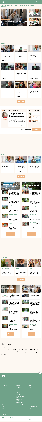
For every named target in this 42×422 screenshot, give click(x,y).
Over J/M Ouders (5, 382)
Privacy (30, 408)
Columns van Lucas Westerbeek (19, 400)
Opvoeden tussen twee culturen (20, 397)
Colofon (3, 383)
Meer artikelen (21, 101)
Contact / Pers (4, 385)
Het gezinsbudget (19, 383)
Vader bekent (18, 385)
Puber (30, 390)
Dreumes (30, 383)
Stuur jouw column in (36, 129)
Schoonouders (18, 394)
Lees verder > (23, 125)
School (3, 411)
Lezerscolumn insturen (20, 404)
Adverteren (4, 389)
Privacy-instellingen (6, 414)
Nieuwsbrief (4, 387)
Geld (3, 406)
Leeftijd (30, 380)
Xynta (32, 419)
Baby (30, 382)
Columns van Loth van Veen (20, 402)
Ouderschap (4, 404)
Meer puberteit (21, 279)
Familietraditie (18, 392)
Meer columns (21, 176)
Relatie (3, 410)
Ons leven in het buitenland (20, 389)
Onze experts (4, 390)
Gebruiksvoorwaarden (33, 406)
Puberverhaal (18, 390)
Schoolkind (31, 389)
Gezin (3, 408)
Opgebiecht (18, 382)
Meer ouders (10, 333)
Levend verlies (18, 387)
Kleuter (30, 387)
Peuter (30, 385)
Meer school (31, 333)
